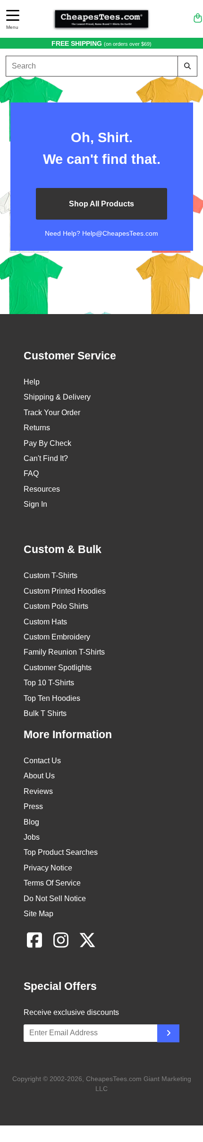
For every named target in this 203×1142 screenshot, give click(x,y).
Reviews (38, 791)
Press (33, 806)
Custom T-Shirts (50, 575)
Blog (31, 822)
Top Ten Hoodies (52, 698)
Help (32, 382)
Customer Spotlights (58, 668)
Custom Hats (45, 622)
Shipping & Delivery (57, 397)
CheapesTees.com (114, 1078)
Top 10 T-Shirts (49, 683)
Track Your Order (52, 413)
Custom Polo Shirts (56, 606)
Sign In (35, 504)
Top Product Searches (61, 852)
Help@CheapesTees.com (120, 233)
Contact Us (42, 761)
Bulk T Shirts (45, 713)
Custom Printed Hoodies (65, 591)
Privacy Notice (48, 868)
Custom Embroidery (57, 637)
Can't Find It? (46, 458)
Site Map (38, 914)
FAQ (31, 473)
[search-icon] (187, 66)
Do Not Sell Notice (55, 899)
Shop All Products (101, 204)
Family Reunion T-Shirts (64, 652)
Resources (42, 489)
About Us (39, 776)
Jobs (32, 837)
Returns (37, 428)
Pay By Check (47, 443)
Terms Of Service (52, 883)
